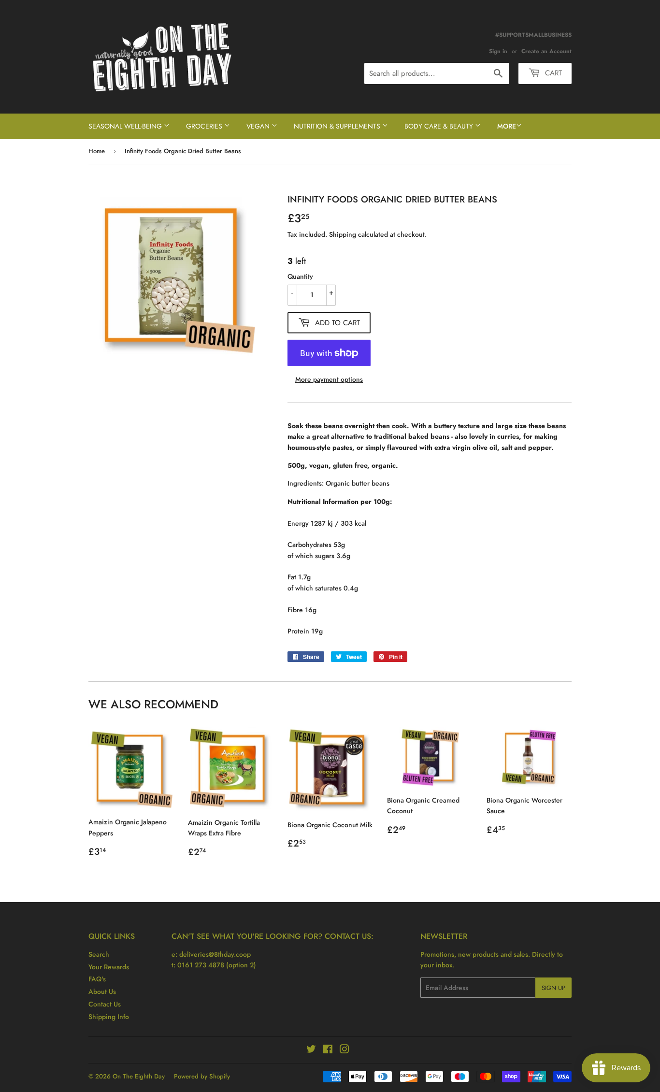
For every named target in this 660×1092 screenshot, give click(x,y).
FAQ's (97, 979)
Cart (552, 73)
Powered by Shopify (202, 1076)
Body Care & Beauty (439, 126)
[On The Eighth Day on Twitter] (311, 1050)
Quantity (300, 276)
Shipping (342, 234)
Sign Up (553, 987)
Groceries (205, 126)
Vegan (259, 126)
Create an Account (546, 51)
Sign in (498, 51)
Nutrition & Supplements (338, 126)
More (506, 126)
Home (96, 151)
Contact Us (104, 1004)
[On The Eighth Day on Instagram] (344, 1050)
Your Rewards (108, 967)
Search (98, 954)
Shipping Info (108, 1016)
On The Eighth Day (139, 1076)
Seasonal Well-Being (126, 126)
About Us (102, 991)
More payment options (329, 379)
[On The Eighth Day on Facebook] (328, 1050)
